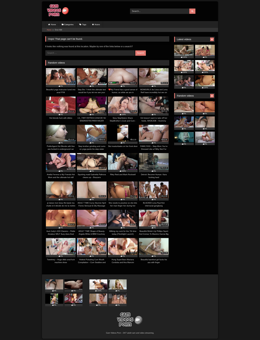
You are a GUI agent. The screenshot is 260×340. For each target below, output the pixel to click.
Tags (84, 24)
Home (53, 24)
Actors (97, 24)
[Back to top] (252, 332)
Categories (69, 24)
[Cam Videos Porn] (57, 11)
